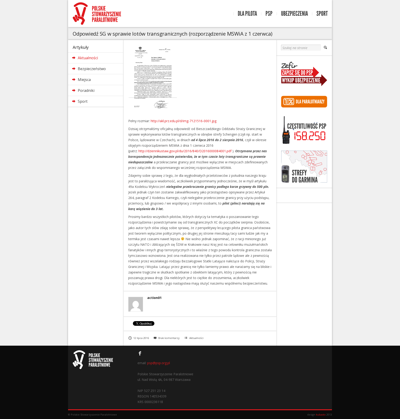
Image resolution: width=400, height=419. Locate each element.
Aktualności (88, 57)
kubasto (321, 414)
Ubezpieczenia (294, 13)
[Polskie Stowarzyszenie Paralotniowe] (97, 13)
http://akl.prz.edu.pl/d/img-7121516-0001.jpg (183, 121)
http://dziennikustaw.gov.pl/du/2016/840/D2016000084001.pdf (184, 151)
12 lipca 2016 (141, 338)
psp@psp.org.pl (158, 363)
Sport (322, 13)
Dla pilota (247, 13)
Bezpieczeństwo (92, 68)
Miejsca (84, 79)
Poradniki (86, 90)
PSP (269, 13)
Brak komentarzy (169, 338)
